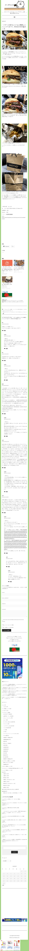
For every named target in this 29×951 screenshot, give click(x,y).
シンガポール (4, 710)
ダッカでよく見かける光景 (8, 721)
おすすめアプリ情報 (7, 714)
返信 (5, 330)
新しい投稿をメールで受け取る (8, 627)
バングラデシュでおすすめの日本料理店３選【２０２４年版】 (13, 816)
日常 (4, 745)
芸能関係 (5, 764)
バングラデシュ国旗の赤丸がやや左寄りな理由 (10, 807)
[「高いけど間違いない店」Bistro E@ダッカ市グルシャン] (7, 279)
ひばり (6, 299)
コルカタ (5, 706)
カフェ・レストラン (7, 718)
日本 (3, 772)
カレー (4, 720)
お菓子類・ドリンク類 (7, 716)
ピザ (4, 731)
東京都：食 (5, 777)
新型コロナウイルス (7, 762)
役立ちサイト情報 (6, 743)
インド (3, 705)
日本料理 (5, 747)
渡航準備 (3, 791)
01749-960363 (9, 214)
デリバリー (8, 300)
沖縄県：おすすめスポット (8, 779)
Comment (4, 609)
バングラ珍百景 (6, 727)
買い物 (4, 757)
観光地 (4, 755)
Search (14, 852)
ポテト (18, 301)
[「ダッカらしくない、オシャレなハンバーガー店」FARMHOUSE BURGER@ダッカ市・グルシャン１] (7, 263)
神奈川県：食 (5, 785)
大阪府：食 (5, 773)
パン (4, 729)
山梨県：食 (5, 775)
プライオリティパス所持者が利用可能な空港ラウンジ (11, 768)
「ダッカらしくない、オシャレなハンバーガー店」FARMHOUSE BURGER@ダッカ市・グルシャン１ (7, 269)
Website (4, 603)
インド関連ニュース (5, 708)
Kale (10, 937)
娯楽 (4, 741)
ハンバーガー (8, 301)
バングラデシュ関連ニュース (7, 760)
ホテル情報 (5, 735)
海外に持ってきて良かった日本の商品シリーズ (11, 792)
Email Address (5, 598)
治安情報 (5, 749)
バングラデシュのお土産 (7, 725)
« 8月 (3, 885)
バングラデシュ (13, 301)
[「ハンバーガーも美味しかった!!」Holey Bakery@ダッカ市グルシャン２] (19, 263)
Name (3, 592)
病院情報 (5, 751)
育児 (4, 753)
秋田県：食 (5, 787)
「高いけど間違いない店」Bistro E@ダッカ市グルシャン (7, 284)
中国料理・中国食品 (7, 737)
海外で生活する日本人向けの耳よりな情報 (9, 789)
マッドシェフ (21, 301)
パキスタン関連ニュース (6, 766)
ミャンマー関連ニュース (6, 770)
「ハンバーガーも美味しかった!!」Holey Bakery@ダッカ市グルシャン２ (19, 268)
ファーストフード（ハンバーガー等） (16, 300)
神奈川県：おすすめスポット (8, 783)
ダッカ (5, 301)
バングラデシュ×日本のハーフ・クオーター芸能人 (11, 799)
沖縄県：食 (5, 781)
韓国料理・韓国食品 (7, 758)
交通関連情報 (5, 739)
